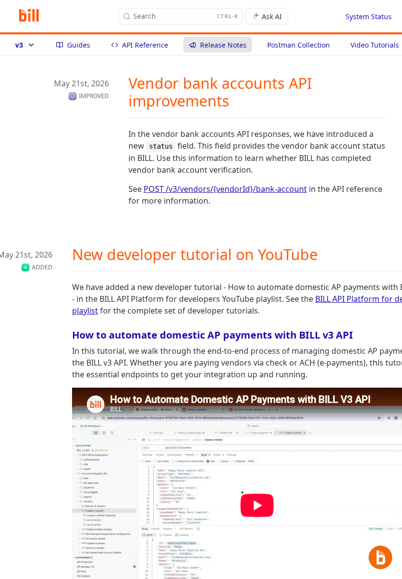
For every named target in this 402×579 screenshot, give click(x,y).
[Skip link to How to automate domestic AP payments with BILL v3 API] (65, 334)
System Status (369, 16)
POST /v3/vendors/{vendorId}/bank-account (225, 189)
